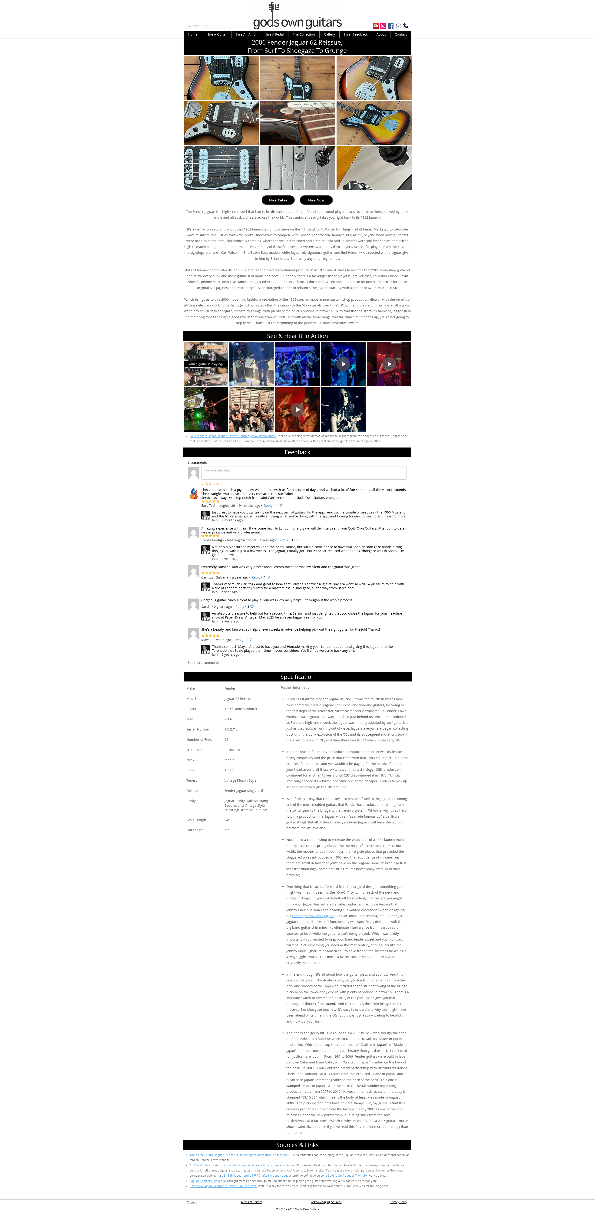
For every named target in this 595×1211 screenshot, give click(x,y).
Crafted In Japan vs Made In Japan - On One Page (223, 1186)
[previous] (192, 125)
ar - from (227, 1155)
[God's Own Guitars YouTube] (376, 26)
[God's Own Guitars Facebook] (390, 26)
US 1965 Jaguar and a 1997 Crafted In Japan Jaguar (256, 1176)
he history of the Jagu (206, 1155)
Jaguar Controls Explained (208, 1181)
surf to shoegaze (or (248, 1155)
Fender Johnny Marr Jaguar (313, 916)
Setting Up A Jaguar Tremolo (347, 1176)
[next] (403, 125)
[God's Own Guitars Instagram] (383, 26)
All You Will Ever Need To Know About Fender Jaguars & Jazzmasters (237, 1166)
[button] (221, 78)
